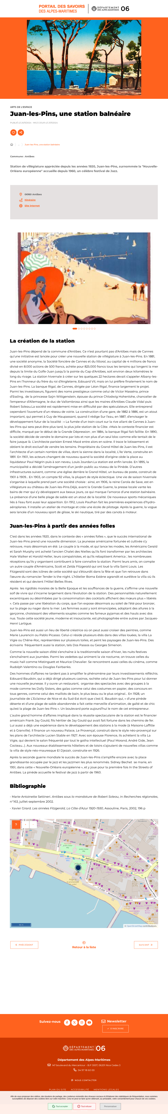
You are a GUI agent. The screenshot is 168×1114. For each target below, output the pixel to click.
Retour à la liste (84, 947)
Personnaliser (110, 1106)
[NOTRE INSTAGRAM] (82, 1022)
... (19, 144)
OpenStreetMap (134, 926)
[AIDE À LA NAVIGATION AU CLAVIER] (16, 824)
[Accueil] (11, 145)
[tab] (75, 328)
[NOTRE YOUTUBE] (89, 1022)
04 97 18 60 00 (86, 1070)
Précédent (26, 945)
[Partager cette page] (21, 132)
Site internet (32, 205)
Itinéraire (30, 199)
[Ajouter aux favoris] (13, 132)
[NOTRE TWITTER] (74, 1022)
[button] (84, 57)
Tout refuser (86, 1106)
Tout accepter (62, 1106)
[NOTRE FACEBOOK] (67, 1022)
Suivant (144, 945)
